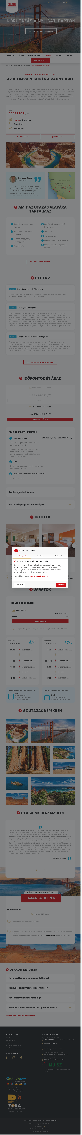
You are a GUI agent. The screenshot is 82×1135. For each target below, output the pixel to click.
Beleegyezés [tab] (22, 556)
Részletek (19, 585)
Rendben (61, 585)
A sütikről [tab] (58, 556)
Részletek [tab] (40, 556)
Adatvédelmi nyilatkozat (40, 576)
